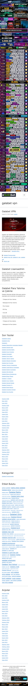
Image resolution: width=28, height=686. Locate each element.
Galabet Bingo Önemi (7, 376)
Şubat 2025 (5, 410)
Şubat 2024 (5, 436)
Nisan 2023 (5, 458)
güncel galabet (16, 576)
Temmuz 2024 (6, 425)
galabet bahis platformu (15, 494)
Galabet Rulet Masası (7, 387)
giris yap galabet (15, 574)
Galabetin (4, 343)
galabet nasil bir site (9, 537)
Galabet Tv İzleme (6, 378)
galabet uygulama (13, 556)
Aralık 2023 (5, 441)
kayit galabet (6, 578)
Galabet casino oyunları (18, 506)
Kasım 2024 (5, 416)
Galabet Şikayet (6, 570)
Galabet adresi (5, 492)
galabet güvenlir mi (15, 522)
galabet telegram (5, 548)
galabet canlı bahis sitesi (18, 501)
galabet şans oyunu (15, 570)
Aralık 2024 (5, 414)
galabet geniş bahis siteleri (6, 512)
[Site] (14, 51)
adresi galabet (6, 488)
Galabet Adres (6, 490)
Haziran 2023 (5, 454)
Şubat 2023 (5, 463)
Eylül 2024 (4, 421)
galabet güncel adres (9, 519)
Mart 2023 (4, 461)
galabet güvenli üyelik (5, 524)
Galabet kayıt (15, 528)
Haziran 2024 (5, 427)
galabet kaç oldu (6, 529)
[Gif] (14, 82)
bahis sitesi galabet (18, 488)
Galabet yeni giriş (5, 566)
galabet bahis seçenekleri (6, 496)
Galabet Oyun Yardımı (7, 381)
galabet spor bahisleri (21, 546)
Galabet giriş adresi (6, 517)
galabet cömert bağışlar (6, 510)
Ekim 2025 (4, 401)
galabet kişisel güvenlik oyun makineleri (18, 529)
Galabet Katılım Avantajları (9, 369)
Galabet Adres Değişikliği (17, 490)
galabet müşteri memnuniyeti (18, 535)
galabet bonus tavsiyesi (6, 500)
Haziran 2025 (5, 405)
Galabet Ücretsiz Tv (7, 385)
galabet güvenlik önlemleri (6, 522)
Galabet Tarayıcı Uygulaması (9, 365)
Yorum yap (6, 261)
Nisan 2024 (5, 432)
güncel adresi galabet (6, 576)
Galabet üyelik (14, 567)
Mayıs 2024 (5, 430)
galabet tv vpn (16, 257)
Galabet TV (13, 548)
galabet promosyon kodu (8, 545)
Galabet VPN (9, 211)
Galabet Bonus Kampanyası (9, 374)
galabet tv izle (5, 555)
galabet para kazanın (20, 539)
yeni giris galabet (7, 582)
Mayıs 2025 (5, 407)
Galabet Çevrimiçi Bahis (8, 349)
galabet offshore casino (20, 537)
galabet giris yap (5, 514)
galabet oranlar (4, 539)
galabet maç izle (8, 257)
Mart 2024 (4, 434)
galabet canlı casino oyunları (8, 505)
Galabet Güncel (16, 517)
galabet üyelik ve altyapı (14, 568)
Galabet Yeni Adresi (9, 564)
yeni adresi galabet (16, 580)
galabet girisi (15, 512)
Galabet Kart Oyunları (7, 363)
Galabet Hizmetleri (7, 354)
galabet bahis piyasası (6, 494)
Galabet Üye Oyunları (7, 392)
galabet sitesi (19, 545)
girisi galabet (6, 574)
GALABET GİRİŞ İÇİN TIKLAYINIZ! (14, 30)
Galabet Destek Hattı (7, 347)
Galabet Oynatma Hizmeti (8, 389)
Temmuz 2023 (6, 452)
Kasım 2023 (5, 443)
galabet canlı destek (19, 505)
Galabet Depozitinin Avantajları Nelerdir (12, 345)
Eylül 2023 (4, 447)
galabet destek (13, 510)
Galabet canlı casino (7, 503)
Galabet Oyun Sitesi (7, 356)
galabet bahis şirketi (6, 498)
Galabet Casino (6, 507)
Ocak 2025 (5, 412)
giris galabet (15, 572)
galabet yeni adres (7, 562)
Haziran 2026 (5, 399)
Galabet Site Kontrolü (7, 372)
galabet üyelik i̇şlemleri (6, 568)
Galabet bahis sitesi (17, 496)
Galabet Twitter (15, 555)
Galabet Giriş (16, 514)
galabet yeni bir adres (21, 564)
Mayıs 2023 (5, 456)
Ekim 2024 (4, 419)
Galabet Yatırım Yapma (8, 358)
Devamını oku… (16, 251)
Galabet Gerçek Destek (8, 383)
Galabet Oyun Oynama (8, 352)
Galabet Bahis (15, 492)
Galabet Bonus (15, 498)
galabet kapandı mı (6, 528)
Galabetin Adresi (6, 338)
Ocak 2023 (5, 465)
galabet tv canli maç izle (10, 552)
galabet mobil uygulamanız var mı (7, 535)
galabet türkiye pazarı (5, 556)
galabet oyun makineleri (11, 539)
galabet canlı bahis (7, 501)
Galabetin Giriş (6, 341)
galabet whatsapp (8, 560)
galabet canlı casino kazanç (18, 503)
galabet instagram (15, 526)
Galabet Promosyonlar (9, 255)
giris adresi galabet (6, 572)
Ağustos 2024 (5, 423)
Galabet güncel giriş (6, 520)
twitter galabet (6, 580)
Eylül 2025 (4, 403)
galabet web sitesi (7, 558)
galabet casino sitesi (7, 508)
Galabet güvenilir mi (15, 520)
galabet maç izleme (7, 534)
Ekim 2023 (4, 445)
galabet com (16, 508)
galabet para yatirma (6, 541)
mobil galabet (16, 578)
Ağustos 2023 (5, 450)
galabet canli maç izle (17, 500)
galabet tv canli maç (8, 550)
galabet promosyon (8, 543)
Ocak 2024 (5, 439)
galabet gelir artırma (19, 510)
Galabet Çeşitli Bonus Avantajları (10, 367)
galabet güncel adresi (21, 519)
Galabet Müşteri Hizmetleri (9, 361)
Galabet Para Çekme (18, 541)
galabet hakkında (14, 524)
